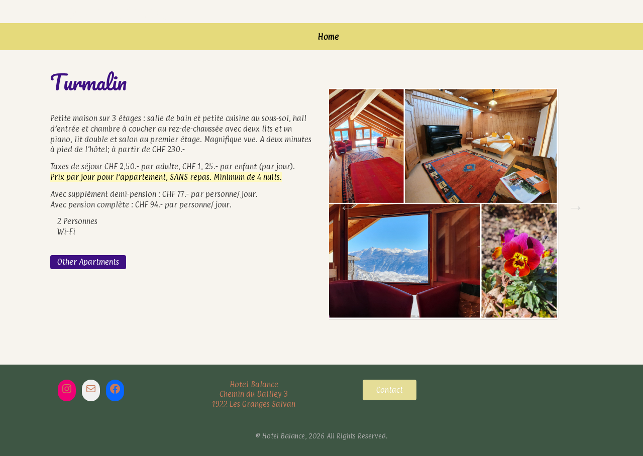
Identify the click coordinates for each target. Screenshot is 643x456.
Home (328, 37)
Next (573, 202)
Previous (344, 202)
